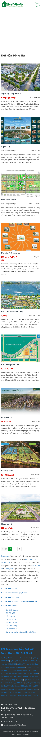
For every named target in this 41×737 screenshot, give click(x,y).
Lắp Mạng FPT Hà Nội (30, 680)
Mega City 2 (6, 524)
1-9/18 (4, 549)
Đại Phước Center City (11, 253)
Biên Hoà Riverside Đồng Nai (14, 311)
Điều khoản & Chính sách (20, 734)
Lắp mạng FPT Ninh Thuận (16, 695)
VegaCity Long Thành (11, 93)
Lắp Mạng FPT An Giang (16, 680)
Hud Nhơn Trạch (8, 200)
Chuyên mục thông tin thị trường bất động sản (19, 601)
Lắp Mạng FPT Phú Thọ (24, 658)
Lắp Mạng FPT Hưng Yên (17, 661)
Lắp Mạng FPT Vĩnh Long (8, 676)
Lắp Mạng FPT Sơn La (7, 686)
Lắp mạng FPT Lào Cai (31, 695)
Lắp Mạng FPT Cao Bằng (22, 692)
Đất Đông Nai (11, 613)
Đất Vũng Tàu (11, 619)
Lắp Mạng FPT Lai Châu (17, 683)
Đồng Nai (9, 569)
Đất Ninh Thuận (12, 622)
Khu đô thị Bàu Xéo (10, 364)
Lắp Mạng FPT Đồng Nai (16, 673)
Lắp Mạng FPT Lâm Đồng (8, 670)
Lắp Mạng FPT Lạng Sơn (21, 686)
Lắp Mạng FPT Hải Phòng (32, 661)
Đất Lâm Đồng (11, 626)
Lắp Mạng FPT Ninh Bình (9, 664)
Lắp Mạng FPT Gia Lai (32, 667)
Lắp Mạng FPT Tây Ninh (31, 673)
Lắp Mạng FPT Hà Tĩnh (7, 692)
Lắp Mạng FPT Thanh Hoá (16, 689)
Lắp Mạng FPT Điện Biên (32, 683)
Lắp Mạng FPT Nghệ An (31, 689)
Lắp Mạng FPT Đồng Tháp (24, 676)
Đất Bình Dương (12, 610)
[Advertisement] (20, 29)
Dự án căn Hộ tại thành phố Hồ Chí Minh (21, 632)
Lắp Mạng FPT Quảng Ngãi (17, 667)
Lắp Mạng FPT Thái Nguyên (9, 658)
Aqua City (5, 146)
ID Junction (6, 417)
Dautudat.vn (5, 556)
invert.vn (35, 732)
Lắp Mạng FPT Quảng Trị (24, 664)
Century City (7, 471)
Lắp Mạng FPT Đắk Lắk (23, 670)
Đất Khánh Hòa (11, 629)
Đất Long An (11, 616)
